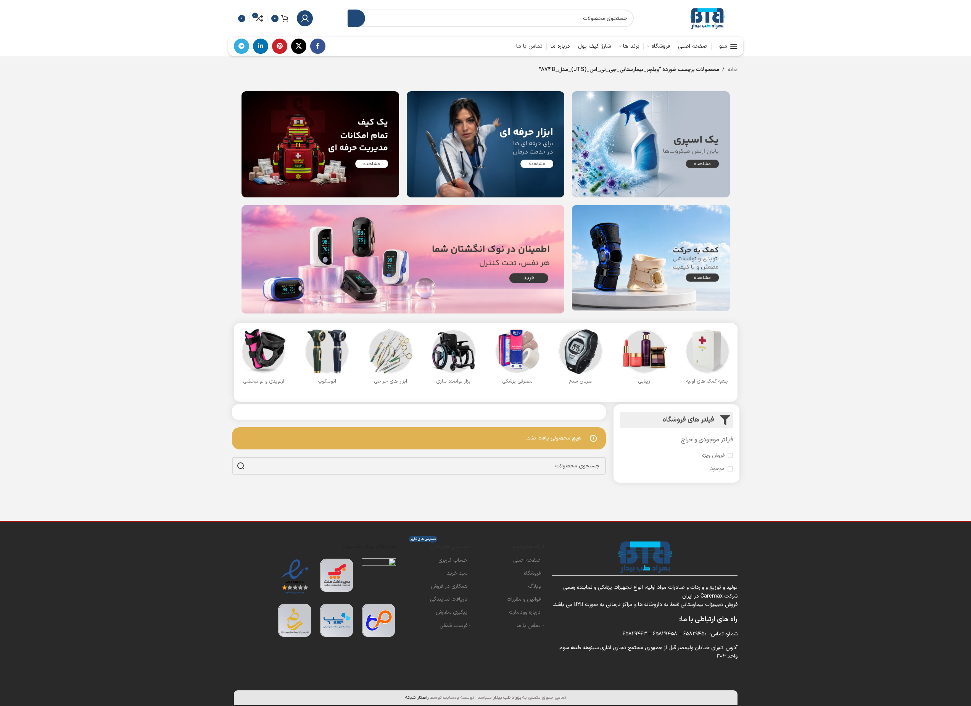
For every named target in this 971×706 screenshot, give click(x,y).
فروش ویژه (713, 455)
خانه (733, 70)
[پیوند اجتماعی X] (298, 46)
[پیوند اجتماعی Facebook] (317, 46)
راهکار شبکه (417, 698)
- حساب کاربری (454, 560)
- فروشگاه (534, 573)
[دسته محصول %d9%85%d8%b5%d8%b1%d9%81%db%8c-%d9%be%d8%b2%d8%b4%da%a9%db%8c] (517, 359)
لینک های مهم (528, 547)
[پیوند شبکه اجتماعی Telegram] (241, 46)
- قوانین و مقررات (525, 599)
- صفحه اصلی (528, 560)
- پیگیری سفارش (453, 612)
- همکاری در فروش (451, 586)
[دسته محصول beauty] (644, 359)
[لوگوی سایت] (707, 18)
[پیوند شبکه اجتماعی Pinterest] (279, 46)
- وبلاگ (536, 586)
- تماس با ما (530, 626)
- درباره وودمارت (526, 612)
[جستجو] (356, 18)
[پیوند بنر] (650, 144)
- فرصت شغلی (455, 626)
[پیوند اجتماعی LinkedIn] (260, 46)
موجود (717, 469)
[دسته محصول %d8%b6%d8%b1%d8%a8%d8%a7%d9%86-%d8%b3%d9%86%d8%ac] (580, 359)
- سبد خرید (459, 573)
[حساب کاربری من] (305, 18)
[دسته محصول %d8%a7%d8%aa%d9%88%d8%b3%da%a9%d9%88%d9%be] (327, 359)
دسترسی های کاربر (441, 546)
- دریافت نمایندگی (450, 599)
